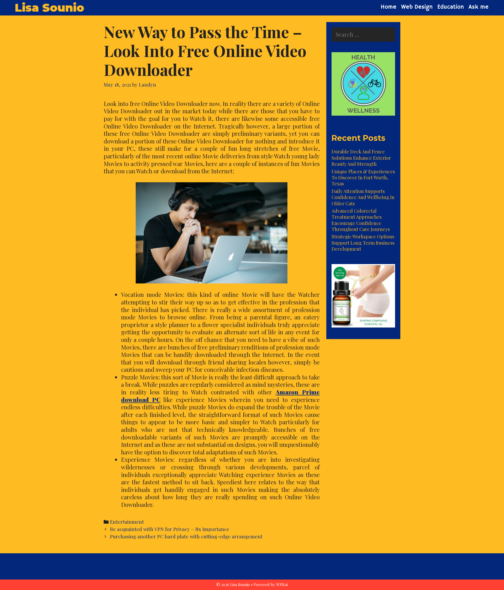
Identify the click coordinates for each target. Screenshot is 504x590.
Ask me (479, 7)
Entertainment (127, 521)
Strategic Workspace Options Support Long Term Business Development (363, 242)
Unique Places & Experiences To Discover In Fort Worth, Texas (363, 177)
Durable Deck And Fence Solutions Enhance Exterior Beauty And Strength (361, 157)
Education (450, 7)
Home (388, 7)
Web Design (417, 7)
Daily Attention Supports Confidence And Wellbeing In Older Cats (363, 197)
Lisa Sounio (49, 7)
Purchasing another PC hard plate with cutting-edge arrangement (186, 536)
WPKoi (282, 584)
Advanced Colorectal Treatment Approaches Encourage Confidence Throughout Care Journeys (361, 220)
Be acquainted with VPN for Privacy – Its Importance (169, 529)
